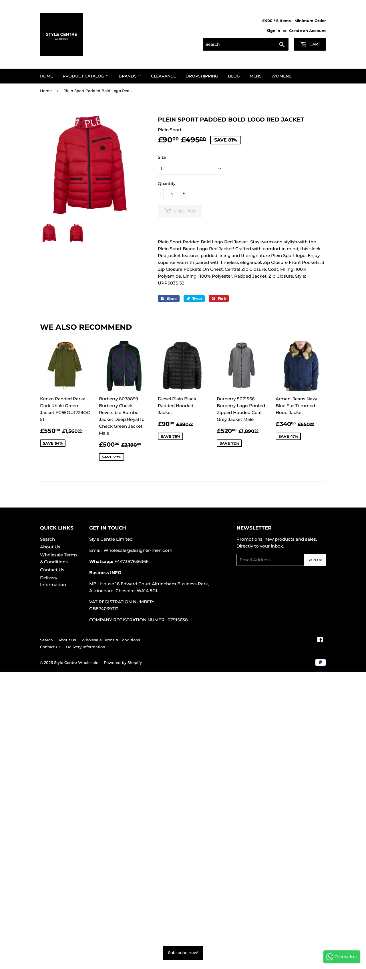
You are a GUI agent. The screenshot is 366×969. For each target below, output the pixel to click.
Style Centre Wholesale (76, 662)
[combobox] (246, 44)
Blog (234, 76)
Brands (128, 76)
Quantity (167, 183)
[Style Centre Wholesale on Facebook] (320, 640)
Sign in (273, 31)
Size (162, 157)
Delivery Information (85, 646)
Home (46, 76)
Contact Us (52, 569)
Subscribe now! (183, 953)
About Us (50, 547)
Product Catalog (84, 76)
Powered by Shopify (123, 662)
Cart (314, 44)
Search (47, 539)
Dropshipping (202, 76)
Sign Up (315, 560)
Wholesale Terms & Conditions (110, 640)
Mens (256, 76)
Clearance (163, 76)
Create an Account (307, 31)
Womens (281, 76)
